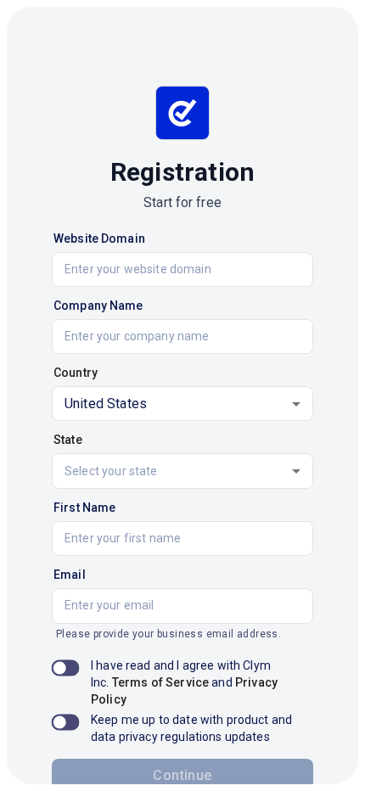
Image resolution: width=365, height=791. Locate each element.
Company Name (98, 305)
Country (75, 372)
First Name (84, 507)
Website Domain (99, 238)
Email (69, 574)
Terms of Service (160, 682)
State (67, 439)
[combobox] (182, 471)
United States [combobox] (106, 404)
